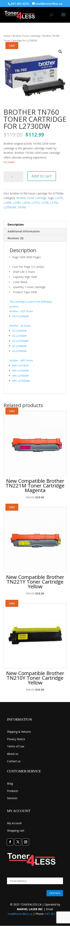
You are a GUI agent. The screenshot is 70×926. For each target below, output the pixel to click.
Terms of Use (15, 746)
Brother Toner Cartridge (26, 36)
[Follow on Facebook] (10, 842)
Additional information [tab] (24, 231)
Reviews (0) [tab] (16, 238)
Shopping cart (15, 830)
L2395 (17, 202)
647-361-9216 (53, 914)
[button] (60, 51)
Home (7, 36)
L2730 (45, 202)
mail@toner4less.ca (20, 914)
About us (12, 754)
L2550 (26, 202)
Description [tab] (16, 224)
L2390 (7, 202)
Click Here (54, 893)
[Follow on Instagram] (26, 842)
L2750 (54, 202)
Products (12, 791)
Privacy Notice (16, 739)
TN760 (22, 207)
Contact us (14, 761)
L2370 (59, 198)
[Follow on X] (18, 842)
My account (14, 823)
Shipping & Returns (19, 731)
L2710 (35, 202)
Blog (10, 783)
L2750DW (10, 207)
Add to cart (42, 176)
